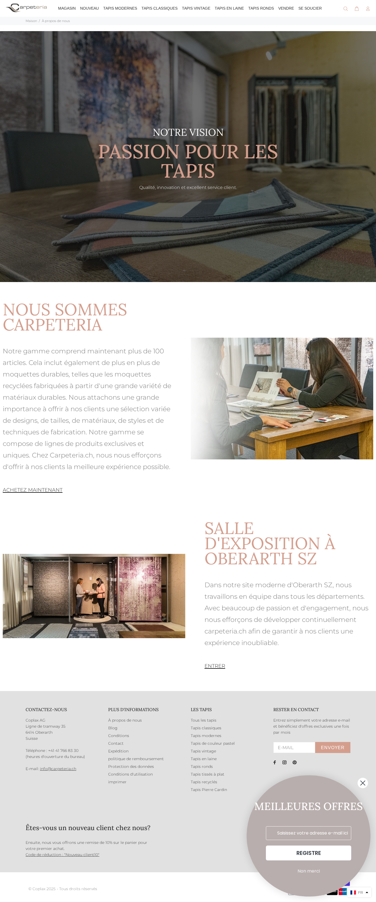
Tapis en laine (204, 758)
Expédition (118, 751)
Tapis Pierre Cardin (209, 789)
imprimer (117, 781)
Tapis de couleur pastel (213, 743)
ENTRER (215, 665)
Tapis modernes (206, 735)
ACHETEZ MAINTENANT (32, 489)
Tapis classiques (206, 727)
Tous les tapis (203, 720)
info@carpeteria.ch (58, 768)
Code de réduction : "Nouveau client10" (62, 854)
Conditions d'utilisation (130, 774)
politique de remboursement (136, 758)
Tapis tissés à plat (207, 774)
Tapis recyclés (204, 781)
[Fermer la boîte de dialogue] (362, 783)
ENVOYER (333, 747)
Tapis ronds (202, 766)
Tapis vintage (203, 751)
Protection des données (131, 766)
